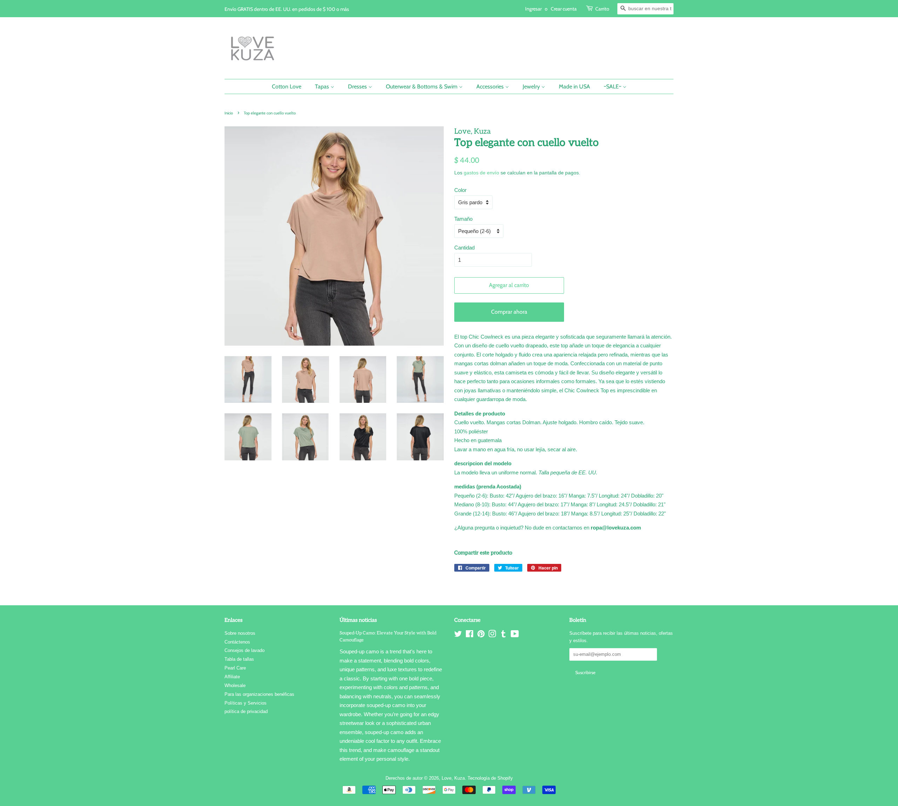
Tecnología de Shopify (490, 778)
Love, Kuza (453, 778)
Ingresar (533, 9)
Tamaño (463, 219)
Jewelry (532, 86)
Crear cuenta (564, 9)
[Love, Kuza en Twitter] (458, 635)
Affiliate (232, 676)
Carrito (602, 9)
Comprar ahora (509, 311)
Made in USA (574, 86)
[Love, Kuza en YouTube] (515, 635)
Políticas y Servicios (245, 703)
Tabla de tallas (239, 659)
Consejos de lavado (244, 650)
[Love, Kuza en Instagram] (492, 635)
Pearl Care (235, 668)
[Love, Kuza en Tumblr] (503, 635)
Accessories (490, 86)
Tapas (322, 86)
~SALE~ (613, 86)
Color (460, 190)
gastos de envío (481, 172)
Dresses (358, 86)
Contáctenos (237, 642)
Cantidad (464, 248)
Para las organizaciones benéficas (259, 694)
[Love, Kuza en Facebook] (469, 635)
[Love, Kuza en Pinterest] (481, 635)
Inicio (228, 113)
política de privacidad (246, 711)
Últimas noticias (358, 620)
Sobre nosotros (239, 633)
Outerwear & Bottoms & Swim (422, 86)
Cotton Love (286, 86)
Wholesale (235, 685)
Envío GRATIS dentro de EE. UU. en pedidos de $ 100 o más (286, 9)
